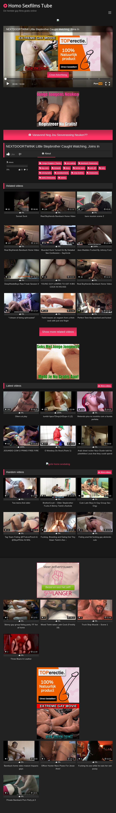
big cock (45, 168)
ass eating (71, 163)
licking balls (46, 173)
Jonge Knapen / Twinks (51, 163)
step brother (78, 173)
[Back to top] (107, 804)
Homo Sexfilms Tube (29, 6)
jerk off (93, 168)
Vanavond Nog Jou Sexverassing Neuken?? (59, 134)
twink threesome (48, 178)
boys (68, 168)
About (47, 153)
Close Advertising (58, 75)
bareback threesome (89, 163)
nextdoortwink (62, 173)
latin (103, 168)
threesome (93, 173)
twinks (63, 178)
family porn (79, 168)
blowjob (57, 168)
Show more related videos (58, 331)
